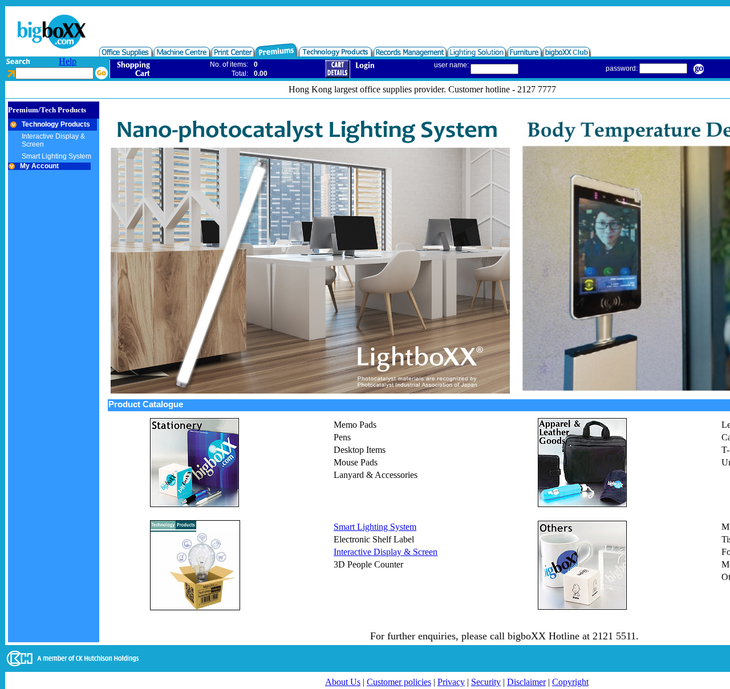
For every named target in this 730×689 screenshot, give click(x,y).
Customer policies (399, 682)
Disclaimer (526, 682)
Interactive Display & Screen (385, 552)
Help (67, 61)
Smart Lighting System (375, 527)
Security (486, 682)
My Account (38, 166)
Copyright (570, 682)
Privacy (451, 682)
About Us (342, 682)
